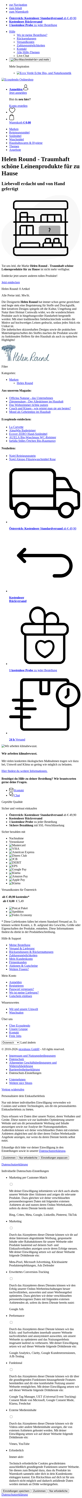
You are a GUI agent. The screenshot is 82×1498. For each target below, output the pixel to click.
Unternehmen (17, 1079)
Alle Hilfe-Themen (28, 52)
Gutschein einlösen (20, 996)
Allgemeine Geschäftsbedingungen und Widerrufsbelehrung (33, 1064)
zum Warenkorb (18, 11)
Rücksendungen (26, 38)
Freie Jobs (15, 1036)
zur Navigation (18, 4)
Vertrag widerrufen (13, 1089)
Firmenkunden (18, 962)
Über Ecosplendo (19, 1025)
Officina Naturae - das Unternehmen (31, 398)
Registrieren (16, 985)
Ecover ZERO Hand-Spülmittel (28, 434)
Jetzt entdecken (11, 282)
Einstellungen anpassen (54, 1157)
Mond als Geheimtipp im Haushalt (30, 411)
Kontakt (22, 48)
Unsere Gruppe (18, 1029)
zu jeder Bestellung (33, 25)
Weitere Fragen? (19, 969)
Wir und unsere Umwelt (23, 1009)
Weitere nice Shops (20, 1083)
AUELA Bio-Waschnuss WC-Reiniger (32, 437)
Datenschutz (16, 1059)
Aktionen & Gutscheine (23, 965)
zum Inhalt (15, 8)
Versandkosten (25, 42)
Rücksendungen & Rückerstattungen (31, 952)
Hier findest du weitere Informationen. (24, 771)
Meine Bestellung (19, 945)
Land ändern (28, 1042)
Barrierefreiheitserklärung (24, 1069)
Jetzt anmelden (18, 92)
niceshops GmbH (28, 1049)
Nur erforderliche (28, 1157)
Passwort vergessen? (21, 989)
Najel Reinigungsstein (22, 455)
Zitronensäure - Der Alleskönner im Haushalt (36, 401)
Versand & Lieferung (22, 948)
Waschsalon (16, 1012)
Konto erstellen (18, 105)
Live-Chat (23, 55)
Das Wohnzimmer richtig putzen (28, 405)
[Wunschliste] (12, 112)
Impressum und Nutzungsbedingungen (32, 1055)
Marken (13, 379)
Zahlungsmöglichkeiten (31, 45)
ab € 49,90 (42, 18)
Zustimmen (9, 1157)
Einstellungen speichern (16, 1491)
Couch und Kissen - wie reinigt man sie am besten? (40, 408)
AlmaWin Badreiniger (22, 430)
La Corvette (16, 427)
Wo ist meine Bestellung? (32, 35)
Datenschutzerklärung (52, 1150)
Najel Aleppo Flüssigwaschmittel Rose (32, 459)
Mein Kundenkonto (21, 958)
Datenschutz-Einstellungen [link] (25, 1073)
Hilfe (12, 31)
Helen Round (25, 383)
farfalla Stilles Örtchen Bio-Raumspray (32, 440)
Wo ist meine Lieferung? (24, 992)
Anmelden (15, 982)
